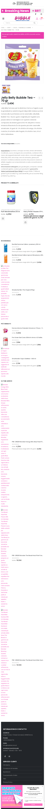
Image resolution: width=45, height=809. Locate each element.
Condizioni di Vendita (10, 768)
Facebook (5, 756)
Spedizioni (6, 772)
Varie (20, 209)
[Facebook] (35, 14)
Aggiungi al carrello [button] (3, 218)
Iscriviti (33, 804)
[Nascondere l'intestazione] (22, 18)
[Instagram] (41, 14)
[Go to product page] (11, 197)
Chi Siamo (6, 765)
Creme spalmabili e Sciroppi (8, 209)
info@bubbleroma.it (10, 745)
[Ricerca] (34, 22)
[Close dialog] (42, 786)
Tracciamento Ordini (10, 775)
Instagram (9, 756)
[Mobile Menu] (3, 18)
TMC (4, 779)
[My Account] (37, 18)
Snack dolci (30, 209)
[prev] (39, 98)
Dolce (17, 209)
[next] (42, 98)
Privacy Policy (7, 782)
